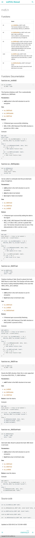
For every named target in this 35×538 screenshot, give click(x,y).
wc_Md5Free (14, 54)
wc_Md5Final (14, 41)
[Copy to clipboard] (33, 85)
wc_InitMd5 (14, 25)
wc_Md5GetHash (15, 63)
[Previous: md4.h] (2, 531)
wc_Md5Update (15, 32)
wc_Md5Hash (8, 110)
